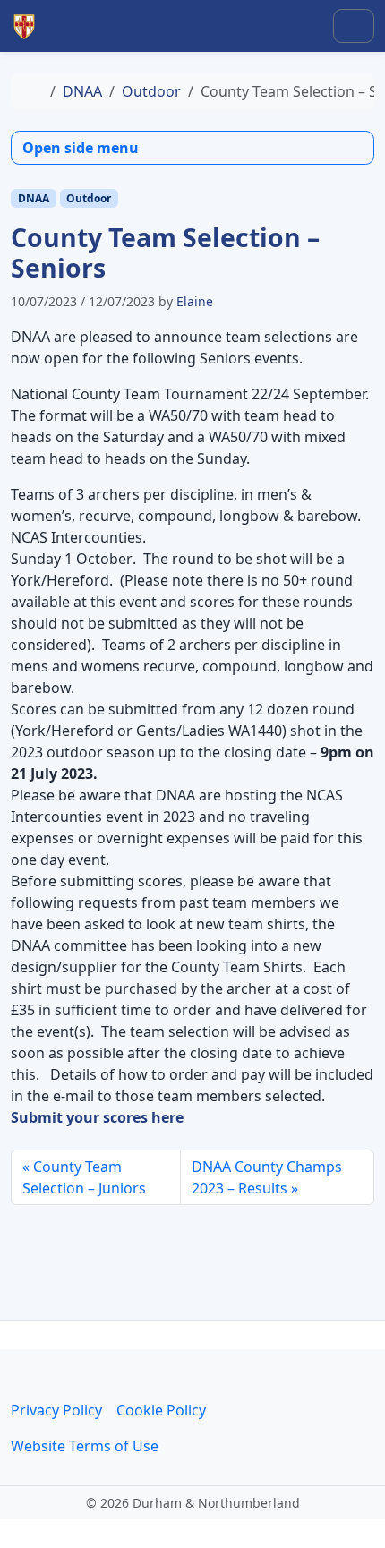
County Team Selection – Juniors (84, 1177)
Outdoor (151, 91)
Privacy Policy (56, 1410)
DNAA (82, 91)
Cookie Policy (161, 1410)
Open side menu (80, 148)
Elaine (194, 301)
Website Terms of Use (84, 1446)
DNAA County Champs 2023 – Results (267, 1177)
